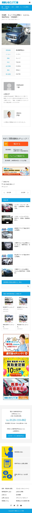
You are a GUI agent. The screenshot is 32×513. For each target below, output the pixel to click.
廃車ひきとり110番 (19, 511)
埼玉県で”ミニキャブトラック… (8, 308)
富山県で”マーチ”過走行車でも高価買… (22, 255)
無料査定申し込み (6, 491)
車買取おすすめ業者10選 (22, 501)
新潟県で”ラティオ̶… (22, 307)
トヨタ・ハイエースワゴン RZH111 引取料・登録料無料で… (22, 218)
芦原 (8, 181)
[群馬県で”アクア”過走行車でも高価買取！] (7, 232)
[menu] (29, 2)
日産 (9, 19)
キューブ (5, 186)
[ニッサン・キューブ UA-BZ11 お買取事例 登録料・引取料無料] (7, 208)
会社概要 (18, 494)
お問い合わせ (5, 498)
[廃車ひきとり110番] (10, 2)
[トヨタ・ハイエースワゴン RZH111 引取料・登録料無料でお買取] (7, 220)
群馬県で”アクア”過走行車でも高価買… (22, 229)
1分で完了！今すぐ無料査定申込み (16, 436)
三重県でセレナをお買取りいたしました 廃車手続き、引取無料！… (22, 244)
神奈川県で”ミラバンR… (8, 326)
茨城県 (12, 19)
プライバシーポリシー (22, 498)
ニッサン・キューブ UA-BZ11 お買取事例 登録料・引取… (22, 206)
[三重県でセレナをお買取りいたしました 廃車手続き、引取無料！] (7, 246)
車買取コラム (5, 501)
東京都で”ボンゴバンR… (22, 326)
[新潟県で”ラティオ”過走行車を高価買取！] (23, 301)
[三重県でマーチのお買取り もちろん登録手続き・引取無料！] (7, 272)
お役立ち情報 (19, 491)
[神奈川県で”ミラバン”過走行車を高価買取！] (9, 318)
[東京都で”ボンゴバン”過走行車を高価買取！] (23, 318)
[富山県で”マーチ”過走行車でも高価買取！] (7, 259)
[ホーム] (2, 7)
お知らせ (4, 494)
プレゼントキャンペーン (22, 488)
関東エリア (17, 19)
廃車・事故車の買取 (7, 488)
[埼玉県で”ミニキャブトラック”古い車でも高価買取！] (9, 301)
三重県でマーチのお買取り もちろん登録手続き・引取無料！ (22, 271)
